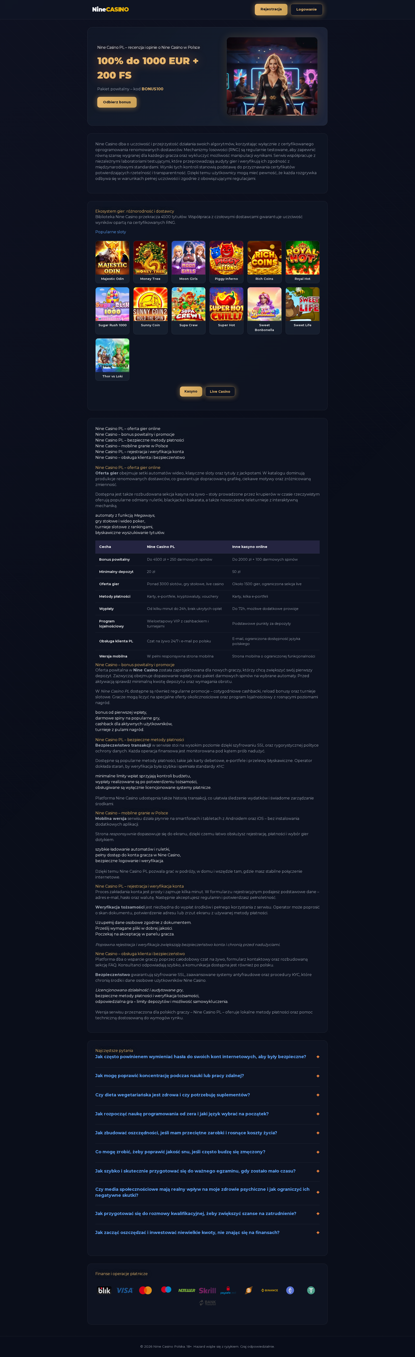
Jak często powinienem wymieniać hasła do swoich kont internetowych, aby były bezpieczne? (200, 1056)
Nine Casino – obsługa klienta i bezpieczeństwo (140, 457)
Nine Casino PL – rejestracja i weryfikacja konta (139, 451)
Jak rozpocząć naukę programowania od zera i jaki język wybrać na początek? (182, 1113)
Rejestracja (271, 9)
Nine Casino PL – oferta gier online (127, 428)
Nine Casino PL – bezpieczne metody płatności (139, 440)
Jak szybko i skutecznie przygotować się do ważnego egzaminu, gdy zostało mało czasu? (195, 1170)
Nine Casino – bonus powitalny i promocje (135, 434)
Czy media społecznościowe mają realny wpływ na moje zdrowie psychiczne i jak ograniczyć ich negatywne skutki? (202, 1192)
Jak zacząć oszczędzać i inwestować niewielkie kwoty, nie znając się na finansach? (187, 1232)
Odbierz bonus (117, 102)
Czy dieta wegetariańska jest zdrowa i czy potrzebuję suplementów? (172, 1094)
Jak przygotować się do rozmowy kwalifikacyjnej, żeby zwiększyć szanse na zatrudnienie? (195, 1213)
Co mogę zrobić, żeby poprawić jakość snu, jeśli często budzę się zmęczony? (180, 1151)
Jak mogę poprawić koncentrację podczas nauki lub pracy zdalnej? (169, 1075)
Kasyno (190, 391)
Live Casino (220, 391)
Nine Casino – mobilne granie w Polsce (131, 446)
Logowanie (306, 9)
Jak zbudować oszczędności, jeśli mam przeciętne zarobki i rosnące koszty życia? (186, 1132)
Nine (110, 9)
